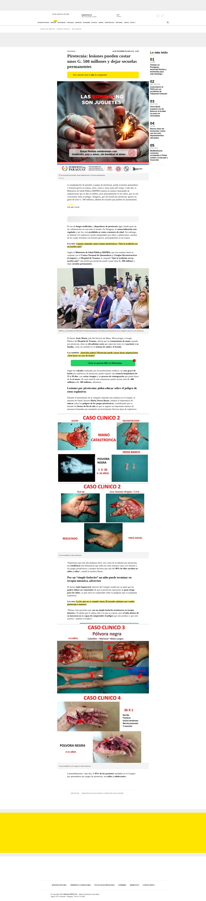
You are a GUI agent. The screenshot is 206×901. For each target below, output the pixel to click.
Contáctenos (148, 885)
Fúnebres (122, 885)
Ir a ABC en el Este (58, 16)
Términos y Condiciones (80, 885)
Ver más (159, 67)
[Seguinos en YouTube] (149, 15)
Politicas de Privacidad (104, 885)
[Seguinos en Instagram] (153, 15)
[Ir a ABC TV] (144, 22)
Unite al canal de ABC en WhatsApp (105, 363)
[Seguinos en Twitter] (146, 15)
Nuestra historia (59, 885)
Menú (167, 15)
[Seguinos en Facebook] (142, 15)
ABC (44, 15)
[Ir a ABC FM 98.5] (160, 22)
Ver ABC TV (93, 15)
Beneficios (134, 885)
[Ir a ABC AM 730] (151, 22)
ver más (117, 15)
